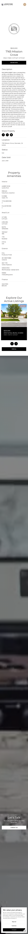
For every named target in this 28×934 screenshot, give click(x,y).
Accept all (14, 929)
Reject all (14, 921)
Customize (14, 925)
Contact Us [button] (14, 827)
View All (14, 349)
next (16, 343)
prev (12, 343)
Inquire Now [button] (14, 62)
